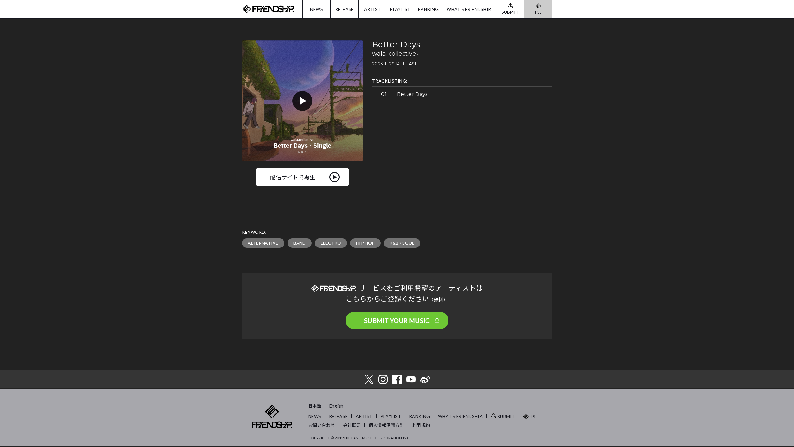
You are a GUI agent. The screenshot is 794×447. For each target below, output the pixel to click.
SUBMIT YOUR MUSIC (397, 320)
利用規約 (421, 425)
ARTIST (372, 9)
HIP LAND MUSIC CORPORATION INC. (377, 438)
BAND (299, 243)
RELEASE (344, 9)
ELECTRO (331, 243)
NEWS (316, 9)
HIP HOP (365, 243)
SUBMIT (506, 416)
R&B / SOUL (402, 243)
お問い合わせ (321, 425)
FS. (538, 12)
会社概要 (352, 425)
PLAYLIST (400, 9)
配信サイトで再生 (292, 177)
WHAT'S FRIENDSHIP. (469, 9)
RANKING (428, 9)
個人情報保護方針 (386, 425)
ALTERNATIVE (263, 243)
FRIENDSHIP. (268, 9)
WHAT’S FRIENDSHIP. (460, 416)
